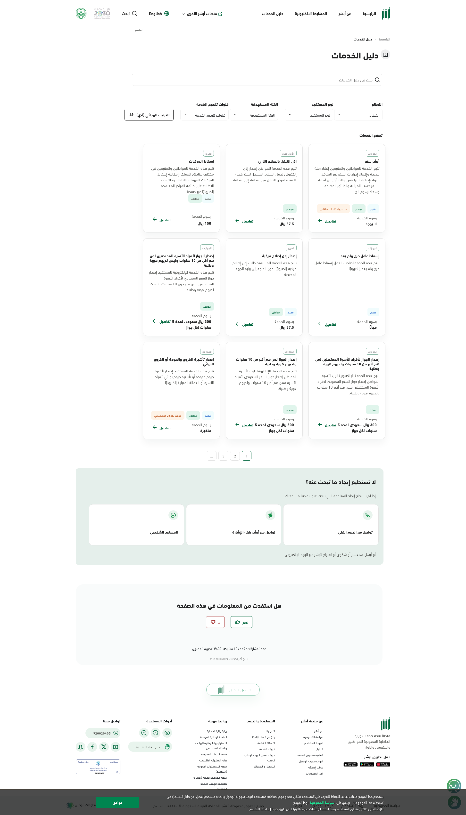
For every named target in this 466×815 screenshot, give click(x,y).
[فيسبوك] (92, 747)
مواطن (195, 198)
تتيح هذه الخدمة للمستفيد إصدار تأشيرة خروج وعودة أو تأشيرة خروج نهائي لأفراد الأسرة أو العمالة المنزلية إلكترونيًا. (184, 376)
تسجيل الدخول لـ (238, 689)
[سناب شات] (80, 747)
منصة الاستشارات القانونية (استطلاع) (212, 768)
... (211, 456)
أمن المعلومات (314, 773)
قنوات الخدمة (267, 748)
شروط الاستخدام (313, 742)
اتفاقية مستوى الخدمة (310, 755)
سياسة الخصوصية (313, 736)
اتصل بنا (270, 730)
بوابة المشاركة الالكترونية (213, 760)
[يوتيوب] (115, 747)
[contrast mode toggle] (167, 733)
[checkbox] (241, 622)
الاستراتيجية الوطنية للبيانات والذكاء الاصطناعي (211, 745)
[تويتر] (104, 747)
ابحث (126, 13)
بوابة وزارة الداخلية (217, 730)
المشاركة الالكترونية (311, 13)
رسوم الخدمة (367, 218)
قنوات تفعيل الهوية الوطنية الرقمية (259, 757)
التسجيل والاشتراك (264, 766)
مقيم (208, 198)
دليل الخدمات (272, 13)
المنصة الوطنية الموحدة (213, 736)
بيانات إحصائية (315, 767)
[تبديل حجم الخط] (155, 733)
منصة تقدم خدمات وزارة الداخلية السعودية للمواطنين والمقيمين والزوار (369, 741)
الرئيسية (369, 13)
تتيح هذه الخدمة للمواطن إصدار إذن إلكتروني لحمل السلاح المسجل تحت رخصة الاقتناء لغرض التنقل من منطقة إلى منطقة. (264, 174)
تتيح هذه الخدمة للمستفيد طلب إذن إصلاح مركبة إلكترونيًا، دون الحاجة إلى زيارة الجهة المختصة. (265, 268)
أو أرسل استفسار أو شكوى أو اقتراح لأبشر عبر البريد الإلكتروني (330, 554)
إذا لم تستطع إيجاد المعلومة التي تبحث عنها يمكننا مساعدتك (330, 495)
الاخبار (319, 748)
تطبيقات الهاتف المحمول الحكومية (213, 786)
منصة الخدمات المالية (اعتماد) (210, 777)
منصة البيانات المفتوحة (214, 754)
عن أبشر (345, 13)
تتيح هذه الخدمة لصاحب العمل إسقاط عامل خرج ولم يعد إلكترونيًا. (347, 265)
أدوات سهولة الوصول (311, 761)
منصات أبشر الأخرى (202, 13)
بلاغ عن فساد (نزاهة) (263, 736)
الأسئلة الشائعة (266, 742)
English (155, 13)
